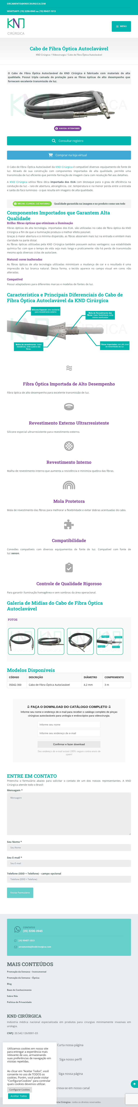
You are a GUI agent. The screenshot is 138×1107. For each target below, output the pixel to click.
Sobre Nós (12, 996)
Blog (9, 983)
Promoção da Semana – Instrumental (26, 971)
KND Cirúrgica (64, 167)
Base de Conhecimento (19, 989)
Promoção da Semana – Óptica (23, 977)
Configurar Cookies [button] (19, 1089)
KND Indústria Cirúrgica (57, 1102)
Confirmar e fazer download (69, 744)
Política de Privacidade (19, 1002)
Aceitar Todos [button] (19, 1096)
